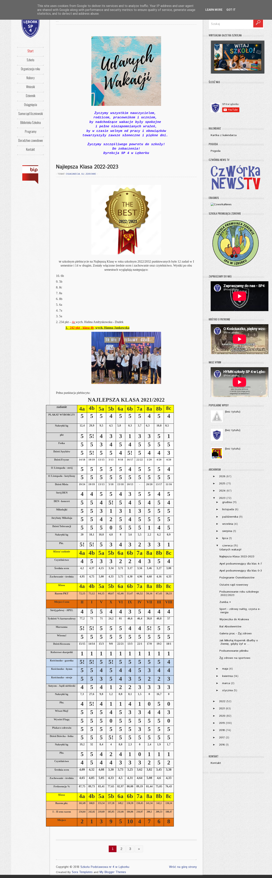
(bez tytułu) (232, 412)
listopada (228, 509)
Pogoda (215, 151)
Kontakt (30, 149)
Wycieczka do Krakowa (234, 619)
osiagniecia (73, 174)
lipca (225, 538)
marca (226, 683)
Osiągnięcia (30, 104)
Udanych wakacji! (230, 550)
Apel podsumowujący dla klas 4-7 (240, 564)
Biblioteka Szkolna (30, 122)
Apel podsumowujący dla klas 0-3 (240, 571)
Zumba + (225, 602)
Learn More (213, 9)
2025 (222, 484)
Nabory (30, 77)
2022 (222, 701)
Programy (30, 131)
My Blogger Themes (112, 872)
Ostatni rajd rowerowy (233, 585)
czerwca (227, 546)
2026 (222, 476)
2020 (222, 716)
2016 (222, 745)
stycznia (227, 690)
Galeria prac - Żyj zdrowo (235, 634)
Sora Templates (82, 872)
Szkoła (30, 59)
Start (30, 51)
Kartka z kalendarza (224, 135)
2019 (222, 723)
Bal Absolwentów (230, 627)
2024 (222, 491)
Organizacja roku (30, 68)
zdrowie (91, 174)
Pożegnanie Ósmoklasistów (236, 578)
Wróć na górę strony (183, 867)
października (230, 517)
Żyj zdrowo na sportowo (234, 658)
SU (82, 174)
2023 (222, 498)
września (227, 524)
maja (225, 669)
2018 (222, 730)
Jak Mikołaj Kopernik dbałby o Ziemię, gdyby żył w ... (238, 642)
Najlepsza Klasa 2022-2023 (236, 557)
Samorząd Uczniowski (30, 113)
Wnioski (30, 86)
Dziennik (30, 95)
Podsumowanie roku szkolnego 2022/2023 (239, 593)
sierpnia (227, 531)
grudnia (227, 502)
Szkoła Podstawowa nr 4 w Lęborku (104, 867)
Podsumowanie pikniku (233, 651)
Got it (231, 9)
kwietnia (227, 676)
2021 (222, 709)
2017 (222, 738)
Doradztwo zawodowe (30, 140)
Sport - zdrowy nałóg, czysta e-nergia (239, 610)
